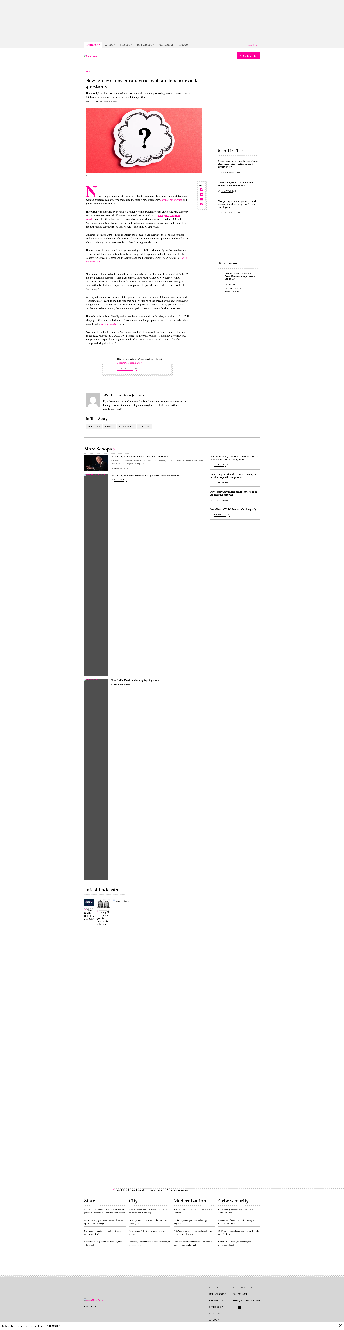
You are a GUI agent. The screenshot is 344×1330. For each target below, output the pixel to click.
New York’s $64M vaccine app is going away (135, 680)
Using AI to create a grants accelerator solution (103, 918)
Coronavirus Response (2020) (129, 362)
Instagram (249, 1306)
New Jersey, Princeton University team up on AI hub (139, 456)
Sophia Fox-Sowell (231, 172)
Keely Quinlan (228, 191)
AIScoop (110, 44)
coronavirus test (109, 324)
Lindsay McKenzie (223, 482)
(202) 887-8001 (239, 1294)
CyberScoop (166, 44)
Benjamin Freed (122, 684)
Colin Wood (234, 285)
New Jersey (94, 426)
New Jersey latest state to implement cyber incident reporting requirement (233, 476)
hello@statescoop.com (246, 1300)
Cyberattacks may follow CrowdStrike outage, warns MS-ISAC (240, 276)
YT (253, 1306)
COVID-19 (144, 426)
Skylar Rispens (121, 468)
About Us (90, 1306)
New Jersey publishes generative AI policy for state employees (145, 475)
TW (239, 1306)
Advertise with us (242, 1287)
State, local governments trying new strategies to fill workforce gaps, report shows (238, 163)
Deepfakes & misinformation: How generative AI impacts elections (152, 1190)
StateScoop (93, 44)
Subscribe (249, 55)
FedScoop (126, 44)
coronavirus (126, 426)
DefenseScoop (145, 44)
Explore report (127, 368)
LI (243, 1306)
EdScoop (184, 44)
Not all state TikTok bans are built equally (233, 509)
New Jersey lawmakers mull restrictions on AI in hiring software (233, 493)
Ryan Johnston (95, 102)
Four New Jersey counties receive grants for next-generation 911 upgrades (234, 458)
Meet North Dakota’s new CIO (89, 914)
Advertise (252, 44)
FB (233, 1306)
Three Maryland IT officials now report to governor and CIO (235, 184)
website (109, 426)
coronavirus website (171, 200)
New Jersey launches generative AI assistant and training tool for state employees (237, 204)
